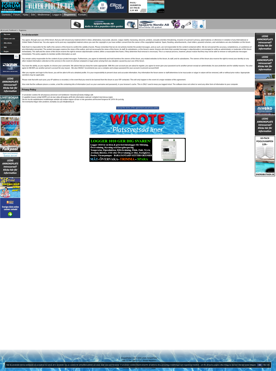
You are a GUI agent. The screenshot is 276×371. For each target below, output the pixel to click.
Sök (5, 47)
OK (260, 365)
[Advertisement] (10, 262)
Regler (6, 51)
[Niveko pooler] (265, 94)
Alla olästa (8, 43)
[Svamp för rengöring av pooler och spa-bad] (265, 156)
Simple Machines (149, 361)
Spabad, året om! (10, 156)
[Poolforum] (12, 12)
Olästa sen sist (9, 38)
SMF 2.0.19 (126, 361)
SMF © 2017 (137, 361)
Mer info (266, 365)
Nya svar (7, 34)
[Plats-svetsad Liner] (10, 137)
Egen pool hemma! (10, 153)
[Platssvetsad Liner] (137, 135)
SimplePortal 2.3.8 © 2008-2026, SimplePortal (139, 358)
